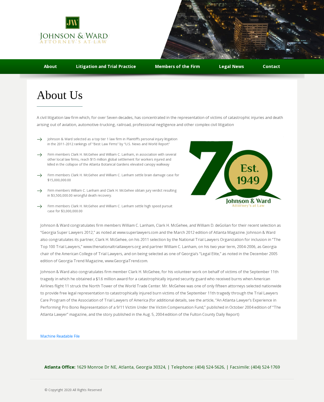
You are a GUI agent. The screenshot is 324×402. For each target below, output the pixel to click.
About (50, 66)
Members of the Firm (177, 66)
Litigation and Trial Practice (106, 66)
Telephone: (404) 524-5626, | (200, 367)
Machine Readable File (60, 336)
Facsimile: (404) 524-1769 (255, 367)
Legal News (231, 66)
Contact (271, 66)
